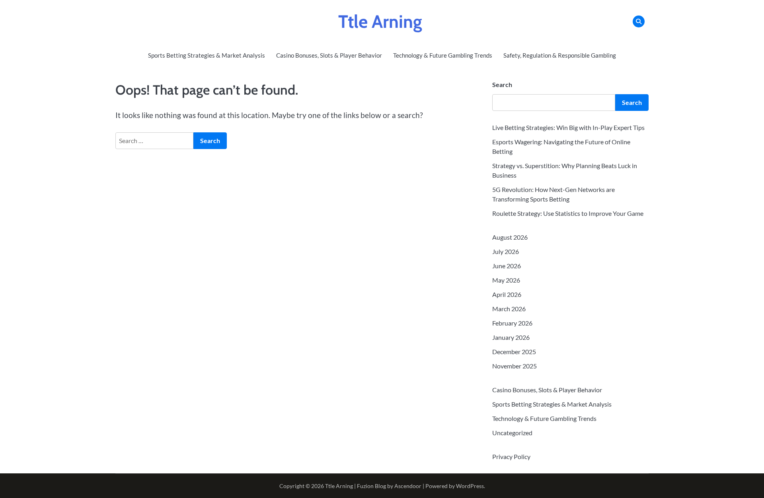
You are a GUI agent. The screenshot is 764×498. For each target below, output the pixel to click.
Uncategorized (512, 432)
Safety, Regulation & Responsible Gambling (559, 55)
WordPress (470, 485)
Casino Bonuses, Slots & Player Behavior (329, 55)
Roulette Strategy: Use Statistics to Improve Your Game (567, 213)
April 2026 (506, 294)
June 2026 (506, 265)
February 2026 (512, 323)
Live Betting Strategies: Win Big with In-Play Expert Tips (568, 127)
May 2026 (506, 280)
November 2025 (514, 366)
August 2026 (510, 237)
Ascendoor (407, 485)
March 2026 (509, 308)
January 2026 (511, 337)
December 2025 (514, 351)
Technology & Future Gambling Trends (442, 55)
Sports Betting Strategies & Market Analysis (206, 55)
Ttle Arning (380, 21)
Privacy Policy (511, 456)
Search (502, 84)
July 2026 (505, 251)
